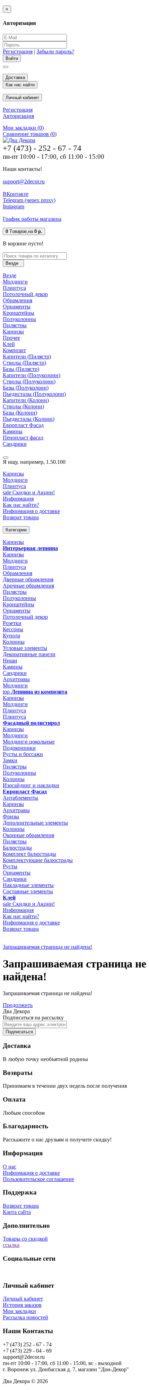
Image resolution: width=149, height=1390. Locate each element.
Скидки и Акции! (29, 492)
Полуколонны (19, 319)
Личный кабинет (23, 1299)
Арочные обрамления (28, 586)
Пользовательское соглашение (38, 1179)
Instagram (13, 206)
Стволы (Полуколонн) (29, 381)
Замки (10, 760)
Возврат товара (21, 517)
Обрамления (17, 300)
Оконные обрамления (28, 835)
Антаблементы (20, 798)
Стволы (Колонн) (23, 406)
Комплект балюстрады (29, 854)
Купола (11, 635)
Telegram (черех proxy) (29, 200)
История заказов (22, 1305)
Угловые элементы (25, 648)
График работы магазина (32, 219)
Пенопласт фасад (23, 438)
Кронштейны (18, 313)
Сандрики (15, 444)
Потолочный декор (25, 294)
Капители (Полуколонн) (31, 375)
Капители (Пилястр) (27, 356)
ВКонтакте (15, 194)
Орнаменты (16, 307)
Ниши (10, 660)
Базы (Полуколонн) (26, 388)
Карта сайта (17, 1212)
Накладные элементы (28, 885)
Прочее (11, 338)
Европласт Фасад (23, 425)
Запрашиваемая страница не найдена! (47, 947)
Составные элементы (28, 891)
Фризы (11, 816)
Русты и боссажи (23, 754)
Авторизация (18, 116)
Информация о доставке (31, 511)
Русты (10, 866)
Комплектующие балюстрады (38, 860)
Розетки (12, 623)
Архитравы (16, 679)
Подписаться (19, 1031)
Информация (18, 499)
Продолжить (18, 1005)
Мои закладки (19, 1311)
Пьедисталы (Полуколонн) (34, 394)
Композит (14, 350)
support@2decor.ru (24, 181)
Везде (9, 275)
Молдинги (15, 282)
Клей (9, 344)
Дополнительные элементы (35, 823)
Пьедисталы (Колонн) (28, 419)
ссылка (11, 1245)
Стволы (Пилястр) (24, 363)
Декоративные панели (29, 654)
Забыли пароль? (55, 51)
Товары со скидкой (25, 1239)
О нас (9, 1167)
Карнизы (13, 332)
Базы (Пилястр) (21, 369)
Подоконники (19, 748)
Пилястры (15, 325)
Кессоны (13, 629)
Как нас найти (20, 84)
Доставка (15, 77)
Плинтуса (14, 288)
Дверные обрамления (28, 579)
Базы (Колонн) (20, 413)
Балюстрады (17, 848)
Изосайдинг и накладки (31, 785)
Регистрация (18, 51)
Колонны (14, 642)
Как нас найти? (21, 505)
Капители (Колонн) (26, 400)
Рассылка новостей (25, 1317)
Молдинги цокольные (29, 742)
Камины (13, 431)
